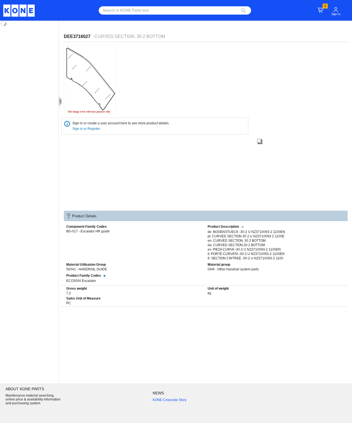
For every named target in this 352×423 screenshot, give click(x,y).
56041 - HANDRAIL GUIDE (86, 269)
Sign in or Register (86, 129)
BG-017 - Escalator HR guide (88, 231)
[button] (336, 7)
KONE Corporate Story (169, 400)
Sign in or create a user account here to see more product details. (120, 123)
